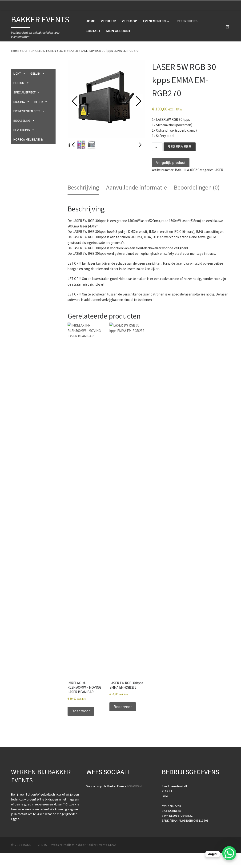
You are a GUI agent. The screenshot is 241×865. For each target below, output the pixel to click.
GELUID (35, 73)
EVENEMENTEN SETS (26, 111)
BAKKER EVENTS (35, 845)
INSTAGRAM (134, 786)
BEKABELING (21, 120)
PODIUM (18, 83)
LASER (73, 51)
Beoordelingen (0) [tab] (197, 187)
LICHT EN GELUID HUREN (39, 51)
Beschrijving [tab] (83, 187)
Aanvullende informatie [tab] (136, 187)
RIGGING (19, 102)
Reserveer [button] (81, 711)
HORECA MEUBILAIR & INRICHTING (28, 140)
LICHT (63, 51)
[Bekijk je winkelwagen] (227, 26)
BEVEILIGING (21, 130)
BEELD (38, 102)
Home (15, 51)
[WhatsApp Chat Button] (229, 853)
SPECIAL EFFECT (24, 92)
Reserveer (180, 147)
